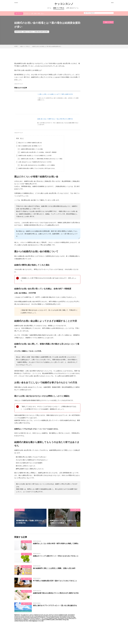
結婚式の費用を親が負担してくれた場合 (30, 149)
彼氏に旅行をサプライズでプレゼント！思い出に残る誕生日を (55, 605)
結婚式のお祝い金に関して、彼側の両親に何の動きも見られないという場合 (40, 158)
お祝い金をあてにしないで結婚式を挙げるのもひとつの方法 (33, 162)
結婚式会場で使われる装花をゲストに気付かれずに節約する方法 (56, 593)
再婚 (38, 13)
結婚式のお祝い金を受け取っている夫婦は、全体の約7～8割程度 (37, 152)
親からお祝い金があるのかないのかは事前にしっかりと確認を (36, 165)
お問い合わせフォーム (72, 8)
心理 (32, 13)
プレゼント (27, 13)
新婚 (35, 13)
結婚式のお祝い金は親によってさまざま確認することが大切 (33, 155)
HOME (16, 46)
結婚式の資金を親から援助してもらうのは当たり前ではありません (35, 168)
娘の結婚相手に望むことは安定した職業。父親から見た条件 (54, 568)
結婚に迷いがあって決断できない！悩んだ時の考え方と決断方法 (55, 119)
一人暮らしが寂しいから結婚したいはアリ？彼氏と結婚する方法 (55, 94)
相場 (39, 31)
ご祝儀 (35, 31)
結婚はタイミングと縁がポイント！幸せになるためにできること (56, 556)
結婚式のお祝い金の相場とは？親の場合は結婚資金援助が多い (46, 46)
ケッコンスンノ (64, 4)
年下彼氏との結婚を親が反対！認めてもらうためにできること (55, 581)
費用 (46, 31)
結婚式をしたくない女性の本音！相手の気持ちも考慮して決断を (56, 543)
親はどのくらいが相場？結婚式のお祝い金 (29, 142)
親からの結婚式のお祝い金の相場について (29, 146)
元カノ (42, 13)
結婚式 (41, 31)
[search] (112, 13)
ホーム (49, 8)
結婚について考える (58, 8)
